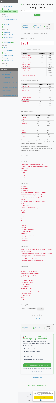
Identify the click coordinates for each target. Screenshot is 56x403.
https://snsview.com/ (6, 90)
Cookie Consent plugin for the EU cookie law (43, 400)
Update (40, 308)
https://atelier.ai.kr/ (6, 74)
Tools (2, 1)
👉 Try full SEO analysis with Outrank (37, 365)
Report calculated (29, 308)
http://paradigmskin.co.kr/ (7, 77)
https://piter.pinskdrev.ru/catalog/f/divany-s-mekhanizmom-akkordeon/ (10, 95)
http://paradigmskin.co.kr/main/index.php (10, 79)
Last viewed (4, 69)
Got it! (43, 397)
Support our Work (37, 318)
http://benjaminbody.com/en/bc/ (9, 85)
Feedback (30, 394)
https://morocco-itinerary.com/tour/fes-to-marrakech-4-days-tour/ (37, 33)
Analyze (37, 14)
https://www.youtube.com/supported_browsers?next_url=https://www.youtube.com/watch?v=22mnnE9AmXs (10, 87)
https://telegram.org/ (6, 72)
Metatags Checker (25, 26)
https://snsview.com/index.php (8, 92)
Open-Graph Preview (37, 26)
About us (25, 394)
